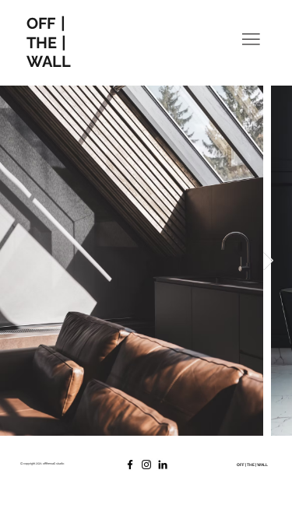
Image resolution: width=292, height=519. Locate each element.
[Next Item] (268, 261)
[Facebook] (130, 464)
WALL (48, 61)
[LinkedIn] (163, 464)
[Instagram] (146, 464)
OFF (40, 23)
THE (46, 42)
